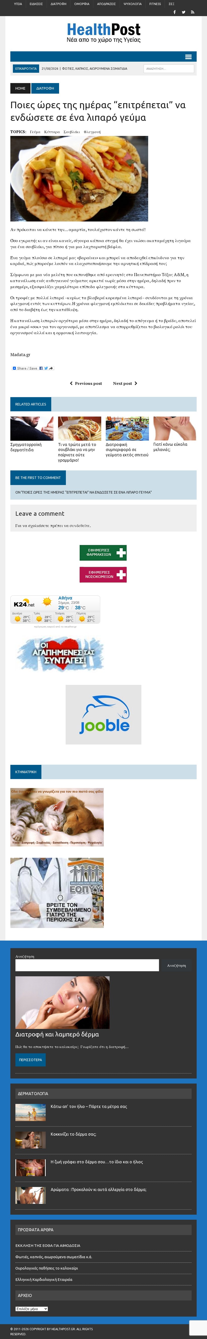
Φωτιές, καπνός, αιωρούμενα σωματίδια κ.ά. (53, 1257)
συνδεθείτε (80, 525)
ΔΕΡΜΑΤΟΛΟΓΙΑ (33, 1093)
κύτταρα (52, 131)
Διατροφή (58, 4)
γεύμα (35, 131)
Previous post (88, 383)
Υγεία (18, 4)
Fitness (155, 4)
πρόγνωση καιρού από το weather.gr (55, 626)
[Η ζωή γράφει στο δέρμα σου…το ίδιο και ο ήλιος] (30, 1173)
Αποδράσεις (106, 4)
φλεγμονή (92, 131)
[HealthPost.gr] (103, 33)
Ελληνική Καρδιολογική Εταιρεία (43, 1279)
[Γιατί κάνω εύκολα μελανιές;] (175, 437)
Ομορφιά (81, 4)
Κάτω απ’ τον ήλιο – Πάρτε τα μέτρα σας (89, 1106)
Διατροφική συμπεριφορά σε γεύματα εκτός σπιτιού (127, 449)
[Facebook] (174, 11)
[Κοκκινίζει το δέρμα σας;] (30, 1145)
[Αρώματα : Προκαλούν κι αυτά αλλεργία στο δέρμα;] (30, 1200)
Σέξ (171, 4)
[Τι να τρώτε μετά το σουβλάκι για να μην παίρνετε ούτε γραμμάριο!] (79, 437)
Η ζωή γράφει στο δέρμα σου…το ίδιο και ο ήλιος (97, 1162)
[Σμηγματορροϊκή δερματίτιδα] (32, 437)
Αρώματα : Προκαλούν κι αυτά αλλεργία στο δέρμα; (98, 1189)
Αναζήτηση (24, 956)
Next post (122, 383)
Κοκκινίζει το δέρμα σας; (74, 1134)
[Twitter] (183, 11)
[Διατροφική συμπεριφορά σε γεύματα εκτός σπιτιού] (127, 437)
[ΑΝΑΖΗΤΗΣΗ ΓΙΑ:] (169, 68)
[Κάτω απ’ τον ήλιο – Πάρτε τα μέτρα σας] (30, 1118)
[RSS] (193, 11)
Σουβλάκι (72, 131)
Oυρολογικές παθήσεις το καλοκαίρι (46, 1268)
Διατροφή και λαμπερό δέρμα (57, 1034)
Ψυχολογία (133, 4)
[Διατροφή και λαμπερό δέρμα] (62, 1025)
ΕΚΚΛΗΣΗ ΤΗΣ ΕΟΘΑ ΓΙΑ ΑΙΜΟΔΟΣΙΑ (47, 1245)
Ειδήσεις (36, 4)
